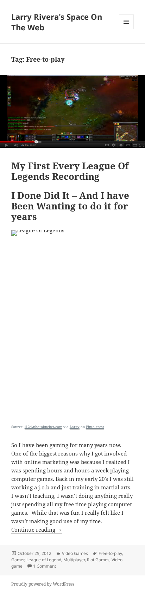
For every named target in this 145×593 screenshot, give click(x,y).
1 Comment (44, 566)
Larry (75, 426)
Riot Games (98, 560)
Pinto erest (95, 426)
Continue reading (36, 529)
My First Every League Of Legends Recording (70, 171)
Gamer (17, 560)
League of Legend (43, 560)
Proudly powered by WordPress (42, 584)
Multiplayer (74, 560)
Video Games (75, 553)
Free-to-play (110, 553)
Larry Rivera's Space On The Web (56, 21)
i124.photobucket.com (43, 426)
